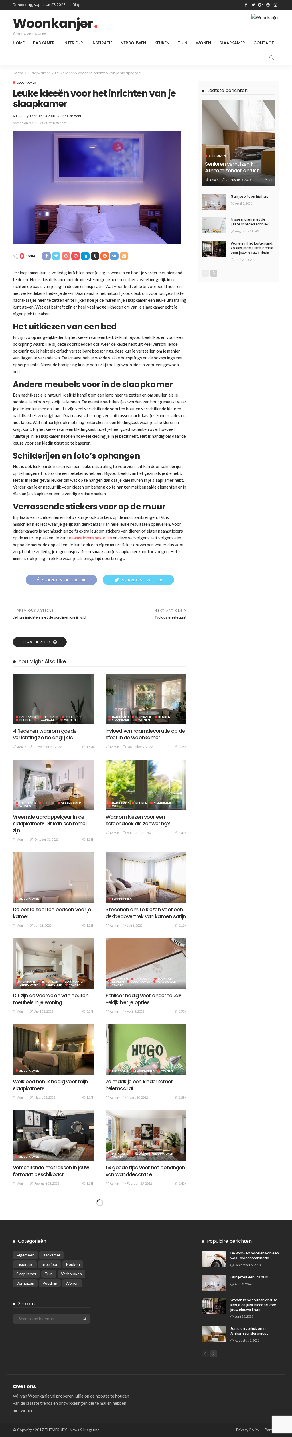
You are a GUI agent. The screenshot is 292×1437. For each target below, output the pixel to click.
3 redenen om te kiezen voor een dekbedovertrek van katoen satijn (146, 913)
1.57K (90, 747)
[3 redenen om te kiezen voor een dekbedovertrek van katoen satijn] (146, 877)
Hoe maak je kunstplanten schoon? (44, 1429)
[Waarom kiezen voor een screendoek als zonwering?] (146, 785)
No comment (71, 116)
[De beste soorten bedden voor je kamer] (53, 877)
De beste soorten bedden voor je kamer (52, 913)
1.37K (182, 1355)
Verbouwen (133, 43)
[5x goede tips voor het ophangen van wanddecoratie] (146, 1135)
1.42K (182, 1183)
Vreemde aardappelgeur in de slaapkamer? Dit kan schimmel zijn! (49, 823)
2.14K (90, 1011)
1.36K (90, 925)
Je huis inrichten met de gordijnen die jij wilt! (49, 617)
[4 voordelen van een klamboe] (146, 1314)
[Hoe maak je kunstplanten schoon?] (53, 1393)
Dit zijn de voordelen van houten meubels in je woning (50, 999)
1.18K (90, 1183)
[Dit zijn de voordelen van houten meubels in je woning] (53, 963)
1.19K (90, 1097)
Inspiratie (102, 43)
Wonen (203, 43)
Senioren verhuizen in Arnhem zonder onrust (232, 167)
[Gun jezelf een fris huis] (214, 202)
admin (17, 116)
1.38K (90, 839)
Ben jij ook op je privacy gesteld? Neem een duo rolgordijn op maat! (51, 1260)
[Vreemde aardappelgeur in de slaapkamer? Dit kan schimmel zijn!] (53, 785)
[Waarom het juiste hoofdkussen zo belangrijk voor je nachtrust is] (146, 1221)
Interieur (73, 43)
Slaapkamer (232, 43)
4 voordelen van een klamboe (141, 1346)
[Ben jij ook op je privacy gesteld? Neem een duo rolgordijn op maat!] (53, 1221)
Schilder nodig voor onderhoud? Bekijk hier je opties (143, 999)
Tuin (182, 43)
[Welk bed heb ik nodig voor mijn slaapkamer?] (53, 1049)
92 (270, 180)
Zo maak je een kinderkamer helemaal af (139, 1085)
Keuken (162, 43)
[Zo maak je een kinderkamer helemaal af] (146, 1049)
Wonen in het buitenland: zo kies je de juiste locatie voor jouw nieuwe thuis (252, 248)
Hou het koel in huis (35, 1346)
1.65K (90, 1355)
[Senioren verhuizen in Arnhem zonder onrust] (238, 143)
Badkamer (44, 43)
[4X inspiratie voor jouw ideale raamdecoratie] (146, 1393)
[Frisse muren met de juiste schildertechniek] (214, 225)
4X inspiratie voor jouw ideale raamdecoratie (140, 1429)
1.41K (182, 833)
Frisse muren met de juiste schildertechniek (249, 222)
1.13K (182, 925)
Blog (76, 4)
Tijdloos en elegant (170, 617)
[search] (271, 57)
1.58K (182, 1097)
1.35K (182, 747)
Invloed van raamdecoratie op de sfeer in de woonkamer (145, 734)
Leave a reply (37, 641)
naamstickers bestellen (90, 537)
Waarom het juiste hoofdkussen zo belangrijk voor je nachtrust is (144, 1257)
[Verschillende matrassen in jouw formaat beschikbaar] (53, 1135)
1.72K (182, 1011)
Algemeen (120, 978)
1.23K (182, 1269)
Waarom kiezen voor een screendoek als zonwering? (138, 820)
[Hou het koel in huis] (53, 1314)
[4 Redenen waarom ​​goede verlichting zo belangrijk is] (53, 699)
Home (19, 43)
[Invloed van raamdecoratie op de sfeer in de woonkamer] (146, 699)
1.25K (90, 1276)
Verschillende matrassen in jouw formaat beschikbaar (51, 1171)
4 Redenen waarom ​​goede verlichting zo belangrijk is (44, 734)
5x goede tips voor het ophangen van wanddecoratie (145, 1171)
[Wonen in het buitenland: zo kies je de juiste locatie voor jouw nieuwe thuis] (214, 249)
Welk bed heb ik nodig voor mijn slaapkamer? (50, 1085)
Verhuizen (53, 984)
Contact (264, 43)
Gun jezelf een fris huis (249, 196)
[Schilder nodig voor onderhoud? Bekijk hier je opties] (146, 963)
